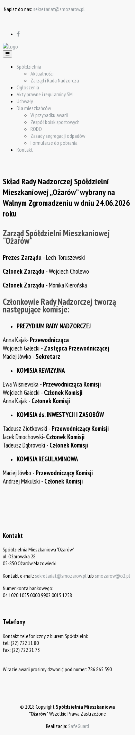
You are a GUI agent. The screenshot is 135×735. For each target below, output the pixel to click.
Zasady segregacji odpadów (57, 135)
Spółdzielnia (29, 66)
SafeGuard (78, 726)
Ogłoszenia (28, 87)
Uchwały (25, 101)
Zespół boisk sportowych (55, 121)
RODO (36, 128)
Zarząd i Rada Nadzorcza (54, 80)
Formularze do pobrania (54, 142)
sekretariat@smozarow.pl (59, 9)
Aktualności (42, 73)
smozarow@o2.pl (112, 575)
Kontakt (25, 149)
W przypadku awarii (49, 115)
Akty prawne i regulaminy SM (45, 94)
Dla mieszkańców (34, 108)
